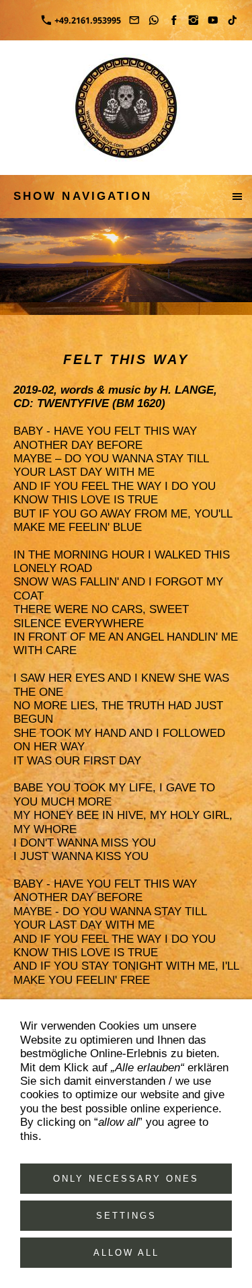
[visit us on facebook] (173, 20)
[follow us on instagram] (193, 20)
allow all (126, 1253)
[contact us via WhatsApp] (154, 20)
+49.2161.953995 (86, 20)
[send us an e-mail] (134, 20)
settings (126, 1216)
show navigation (83, 196)
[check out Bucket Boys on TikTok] (232, 20)
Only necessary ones (126, 1179)
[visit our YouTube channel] (213, 20)
